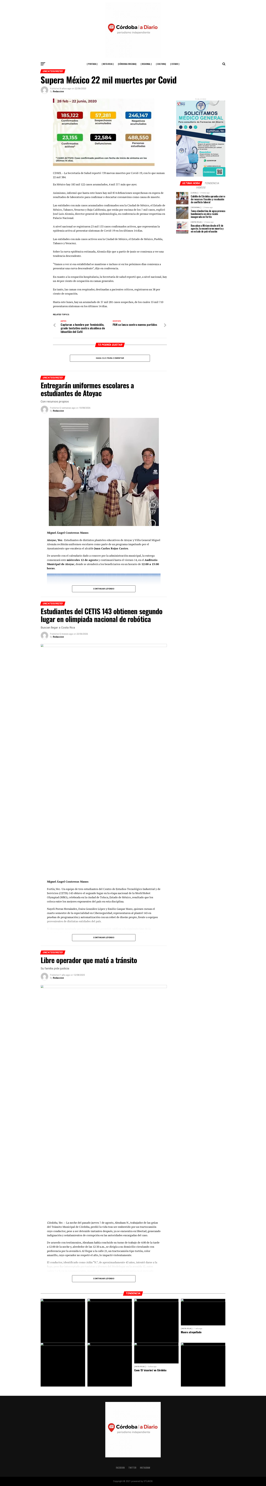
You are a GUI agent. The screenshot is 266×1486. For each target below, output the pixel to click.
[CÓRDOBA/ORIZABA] (127, 63)
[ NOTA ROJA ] (108, 63)
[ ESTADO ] (174, 63)
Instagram (145, 1467)
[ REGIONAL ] (146, 63)
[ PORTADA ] (92, 63)
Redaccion (58, 91)
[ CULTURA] (161, 63)
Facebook (120, 1467)
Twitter (132, 1467)
